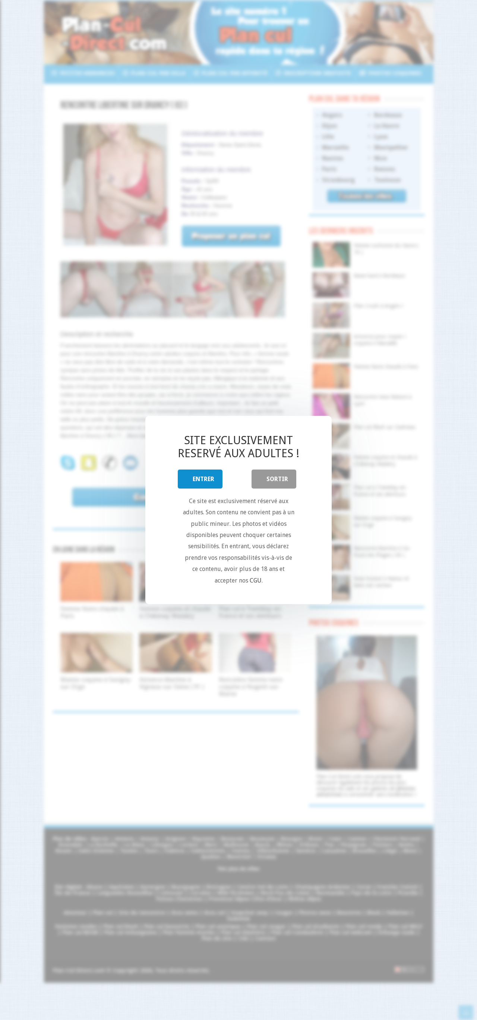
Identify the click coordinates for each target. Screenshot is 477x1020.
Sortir (277, 479)
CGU (256, 580)
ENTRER (203, 479)
